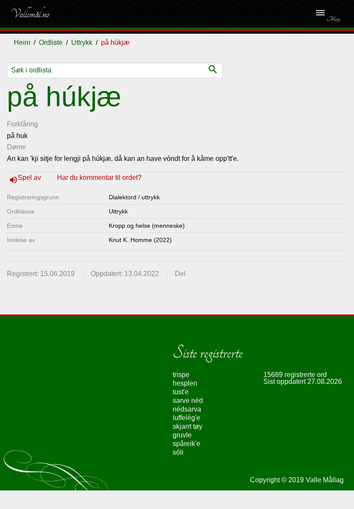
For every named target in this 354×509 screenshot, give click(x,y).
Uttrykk (81, 42)
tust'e (181, 392)
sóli (178, 452)
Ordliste (51, 42)
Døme (16, 147)
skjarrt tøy (187, 426)
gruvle (182, 435)
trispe (181, 374)
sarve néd (188, 400)
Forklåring (22, 124)
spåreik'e (186, 443)
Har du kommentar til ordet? (99, 177)
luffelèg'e (186, 417)
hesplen (185, 383)
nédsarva (187, 409)
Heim (22, 42)
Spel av (30, 177)
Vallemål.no (29, 14)
